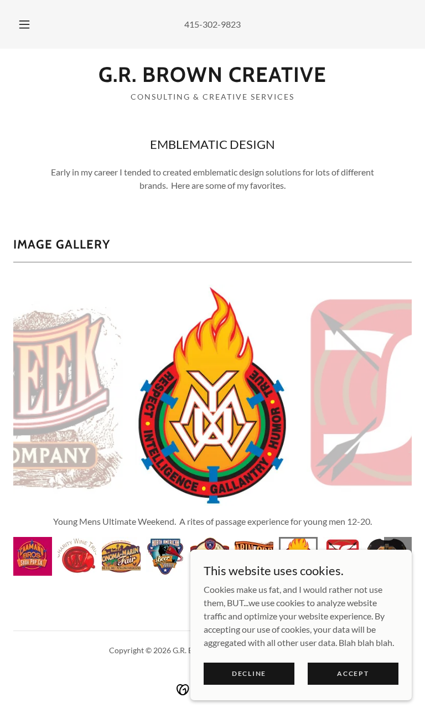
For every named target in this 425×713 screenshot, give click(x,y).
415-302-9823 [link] (212, 24)
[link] (212, 78)
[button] (30, 24)
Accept (353, 673)
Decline (249, 673)
